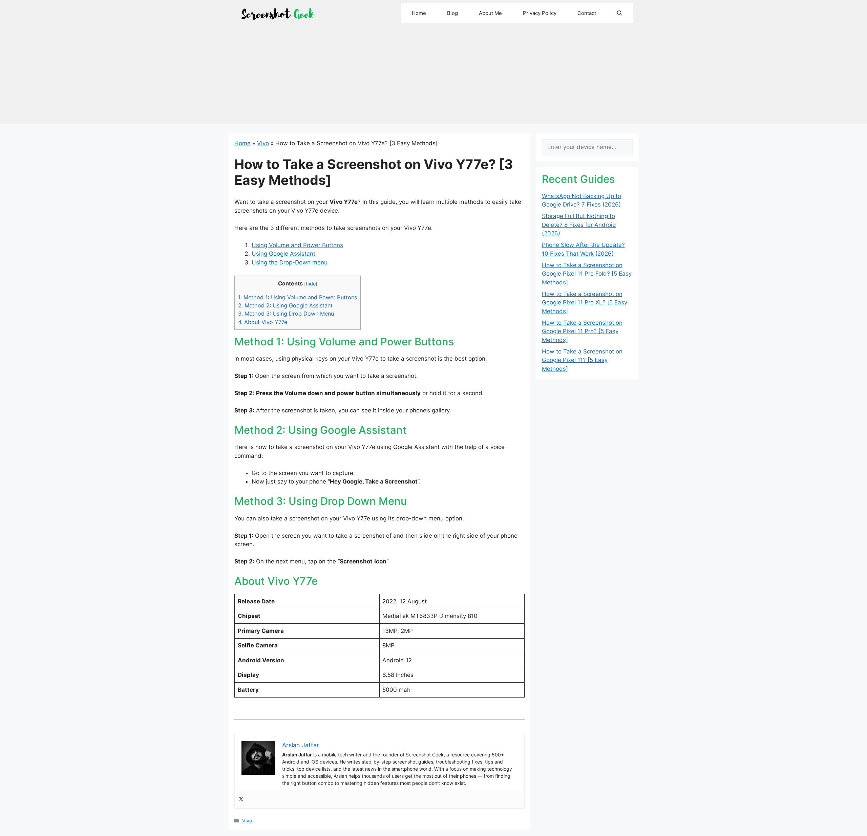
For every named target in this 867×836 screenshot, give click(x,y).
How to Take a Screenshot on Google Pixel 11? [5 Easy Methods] (582, 360)
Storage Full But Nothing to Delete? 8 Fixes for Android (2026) (579, 225)
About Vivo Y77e (262, 322)
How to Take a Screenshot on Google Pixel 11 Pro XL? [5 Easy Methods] (584, 303)
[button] (620, 13)
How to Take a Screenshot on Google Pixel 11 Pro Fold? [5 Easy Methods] (587, 274)
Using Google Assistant (283, 253)
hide (311, 284)
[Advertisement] (433, 76)
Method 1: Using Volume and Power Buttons (297, 297)
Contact (586, 13)
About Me (490, 13)
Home (419, 13)
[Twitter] (241, 799)
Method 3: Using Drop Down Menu (286, 313)
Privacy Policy (539, 13)
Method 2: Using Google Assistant (285, 305)
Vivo (263, 143)
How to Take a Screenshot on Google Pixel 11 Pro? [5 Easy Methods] (582, 331)
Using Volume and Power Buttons (297, 245)
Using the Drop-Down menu (289, 262)
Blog (452, 13)
